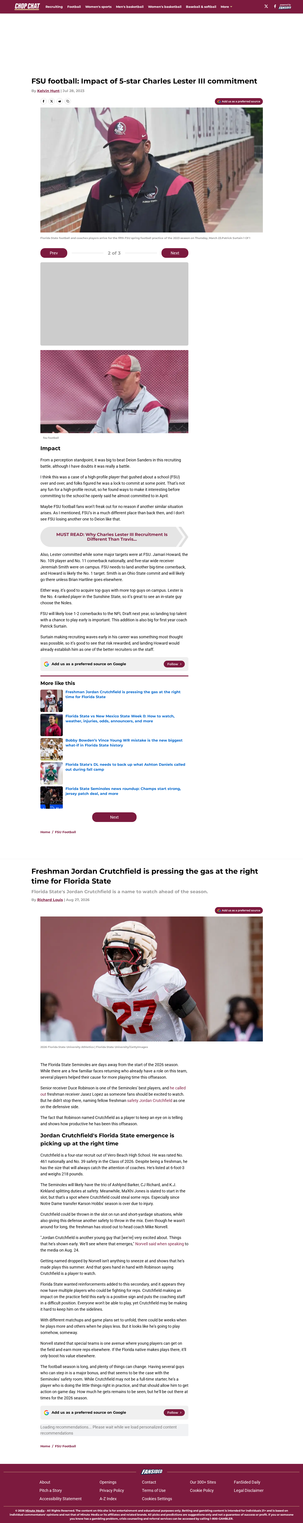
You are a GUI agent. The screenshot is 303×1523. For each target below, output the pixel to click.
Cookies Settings (157, 1498)
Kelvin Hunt (48, 91)
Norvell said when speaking (159, 1243)
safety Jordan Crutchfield (149, 1100)
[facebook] (275, 6)
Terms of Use (154, 1490)
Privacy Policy (112, 1490)
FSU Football (65, 832)
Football (74, 7)
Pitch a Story (50, 1490)
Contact (149, 1482)
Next (175, 253)
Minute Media (34, 1510)
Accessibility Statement (60, 1498)
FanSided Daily (247, 1482)
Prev (54, 253)
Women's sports (98, 7)
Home (45, 832)
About (44, 1482)
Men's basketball (130, 7)
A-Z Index (108, 1498)
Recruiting (54, 7)
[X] (266, 6)
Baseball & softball (201, 7)
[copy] (68, 101)
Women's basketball (164, 7)
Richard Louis (50, 900)
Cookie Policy (202, 1490)
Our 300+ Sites (203, 1482)
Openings (108, 1482)
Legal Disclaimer (249, 1490)
